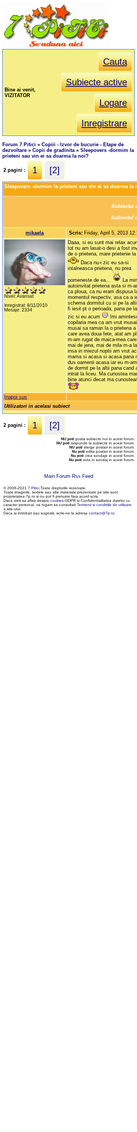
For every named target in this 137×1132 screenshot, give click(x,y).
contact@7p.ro (102, 513)
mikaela (34, 233)
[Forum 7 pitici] (56, 46)
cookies (57, 500)
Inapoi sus (15, 397)
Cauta (115, 61)
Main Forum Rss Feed (68, 476)
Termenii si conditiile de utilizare (104, 505)
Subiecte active (96, 82)
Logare (113, 102)
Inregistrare (104, 123)
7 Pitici (33, 488)
